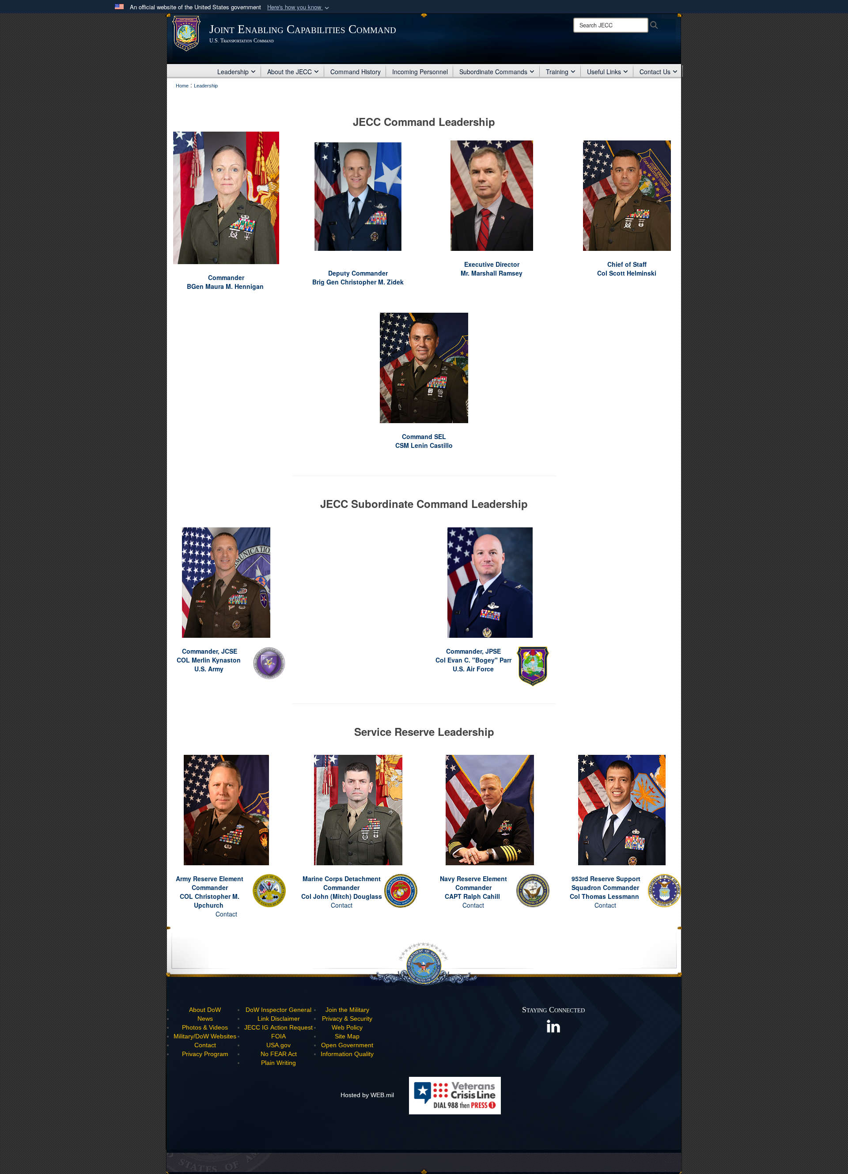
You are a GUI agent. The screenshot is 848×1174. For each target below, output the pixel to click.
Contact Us (655, 71)
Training (557, 71)
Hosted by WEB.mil (367, 1094)
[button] (299, 7)
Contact (226, 913)
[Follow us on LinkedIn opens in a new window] (553, 1025)
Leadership (233, 71)
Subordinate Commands (493, 71)
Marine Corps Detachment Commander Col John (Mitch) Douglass (341, 887)
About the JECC (289, 71)
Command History (355, 71)
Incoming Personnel (420, 71)
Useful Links (604, 71)
